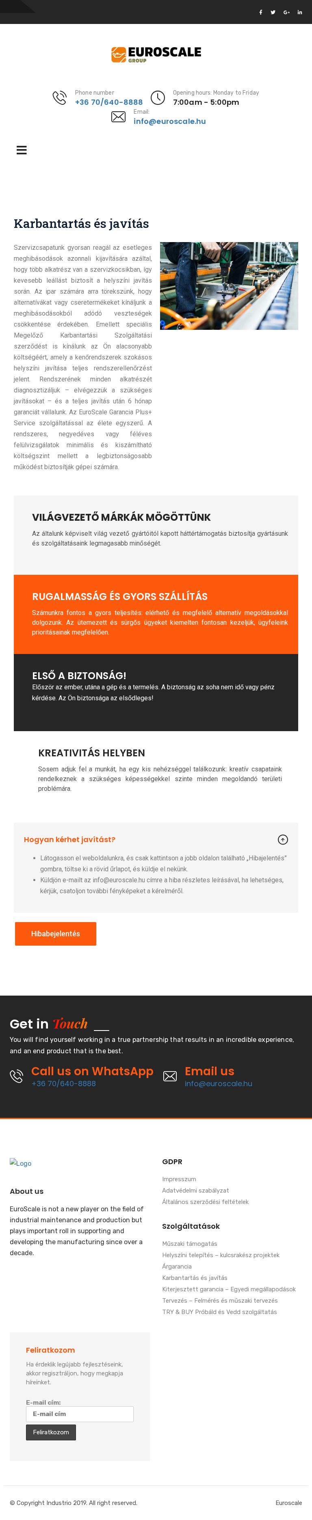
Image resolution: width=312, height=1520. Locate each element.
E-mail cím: (43, 1402)
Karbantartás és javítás (195, 1278)
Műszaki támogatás (189, 1244)
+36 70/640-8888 (109, 102)
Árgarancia (177, 1267)
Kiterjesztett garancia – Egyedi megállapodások (229, 1289)
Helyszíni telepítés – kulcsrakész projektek (221, 1255)
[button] (56, 934)
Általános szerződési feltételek (205, 1202)
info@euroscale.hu (170, 121)
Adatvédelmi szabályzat (195, 1191)
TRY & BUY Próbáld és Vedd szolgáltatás (219, 1312)
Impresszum (179, 1179)
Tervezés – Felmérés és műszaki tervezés (220, 1301)
